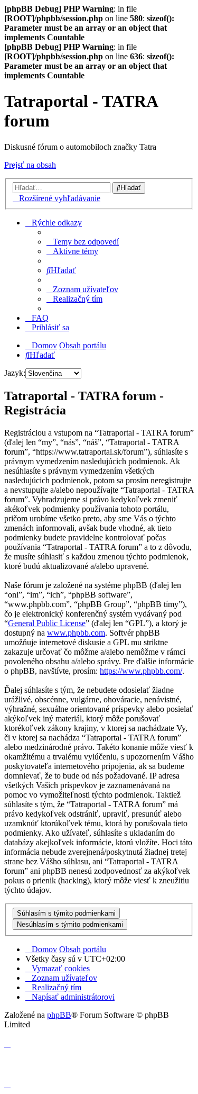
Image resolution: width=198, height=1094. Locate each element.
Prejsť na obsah (30, 164)
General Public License (47, 623)
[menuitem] (82, 241)
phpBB (59, 1014)
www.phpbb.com (76, 632)
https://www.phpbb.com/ (141, 670)
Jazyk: (14, 372)
